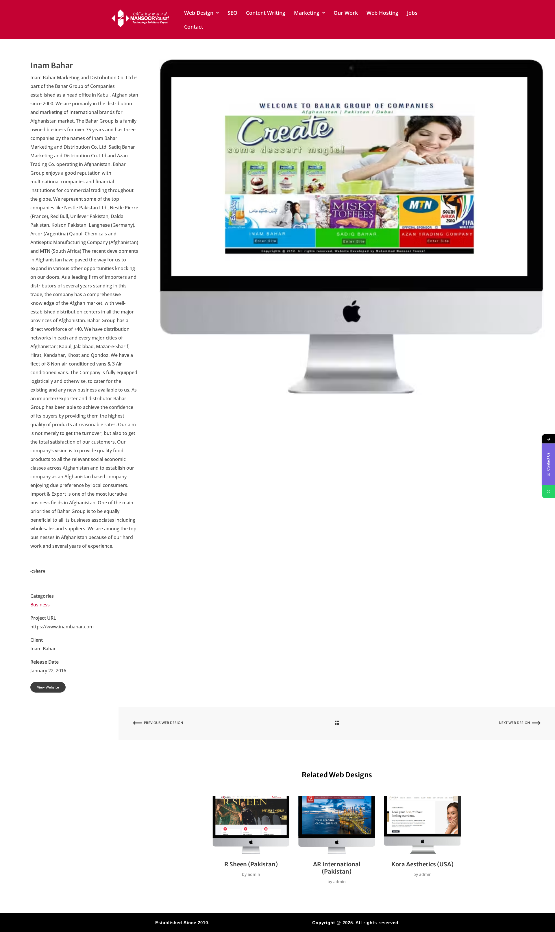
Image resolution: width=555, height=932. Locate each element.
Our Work (346, 12)
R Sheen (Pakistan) (251, 864)
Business (40, 604)
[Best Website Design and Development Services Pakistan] (140, 18)
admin (253, 874)
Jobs (412, 12)
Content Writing (265, 12)
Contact (193, 26)
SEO (232, 12)
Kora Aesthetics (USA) (422, 864)
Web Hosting (382, 12)
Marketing (306, 12)
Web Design (198, 12)
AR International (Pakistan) (336, 868)
